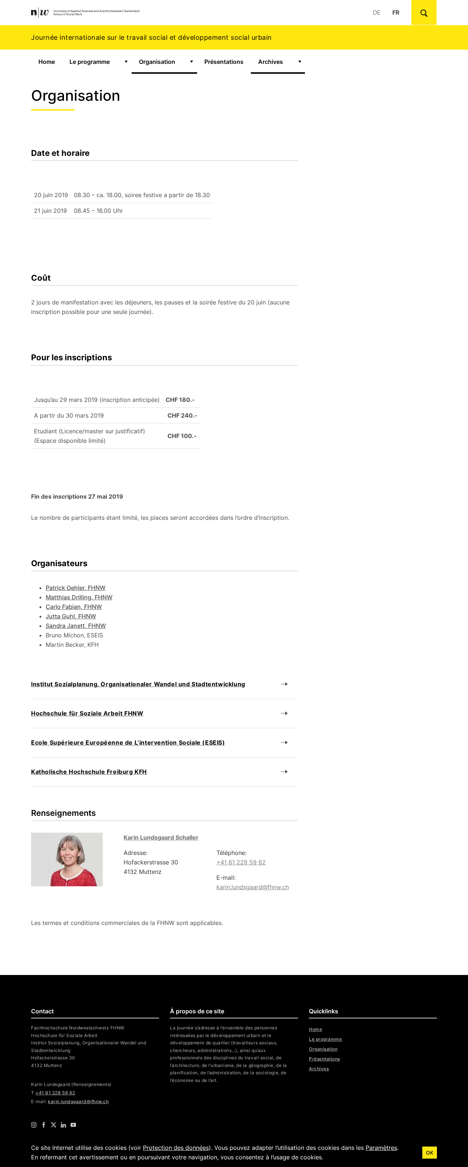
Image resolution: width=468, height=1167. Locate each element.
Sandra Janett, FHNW (76, 625)
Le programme (89, 61)
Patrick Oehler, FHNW (76, 587)
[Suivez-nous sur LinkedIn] (63, 1124)
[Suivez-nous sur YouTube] (73, 1124)
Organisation (162, 61)
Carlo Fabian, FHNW (74, 606)
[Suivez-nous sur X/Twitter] (53, 1124)
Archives (270, 61)
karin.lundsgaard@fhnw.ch (252, 887)
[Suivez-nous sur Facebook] (43, 1124)
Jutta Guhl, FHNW (71, 616)
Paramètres (381, 1147)
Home (46, 61)
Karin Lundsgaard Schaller (161, 837)
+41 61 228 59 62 (241, 862)
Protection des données (176, 1147)
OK (429, 1152)
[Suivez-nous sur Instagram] (34, 1124)
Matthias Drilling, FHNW (79, 597)
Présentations (224, 61)
